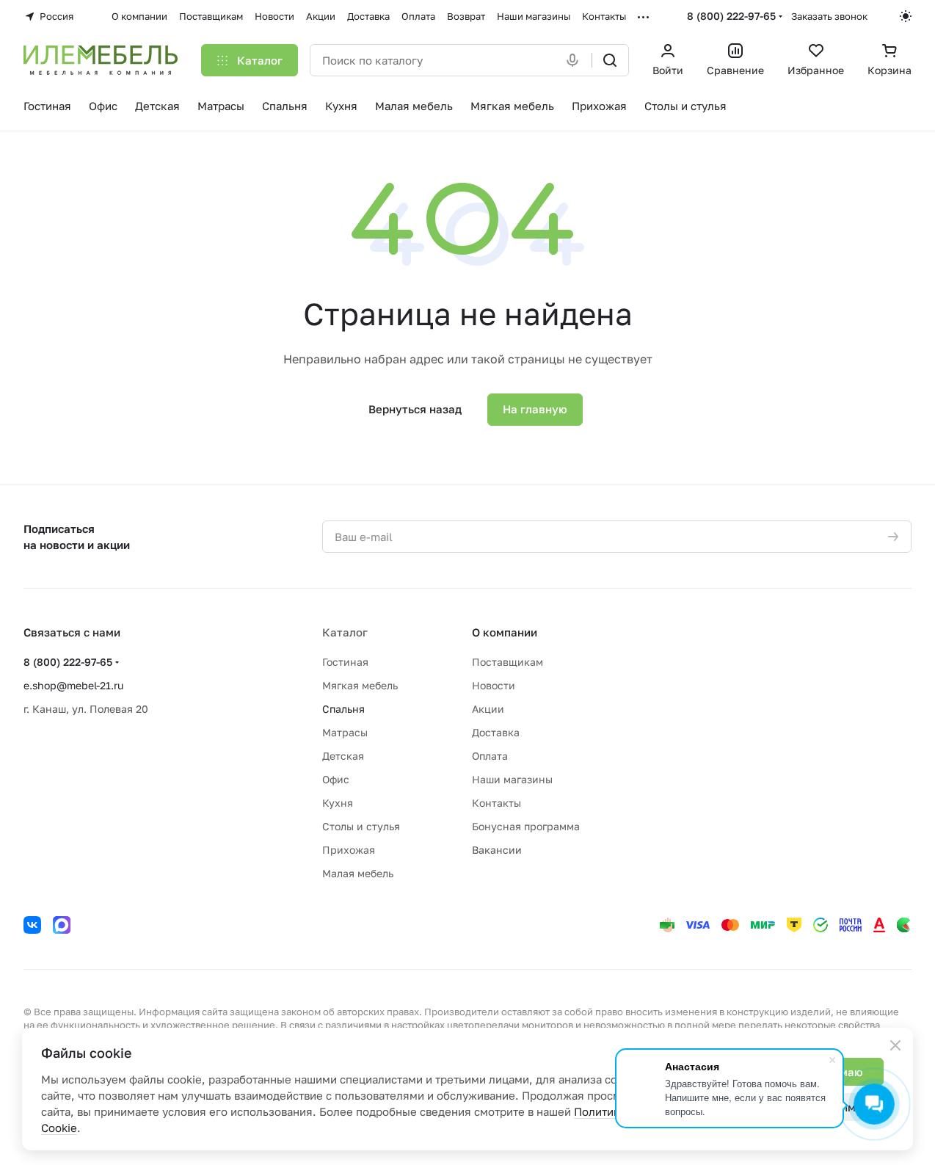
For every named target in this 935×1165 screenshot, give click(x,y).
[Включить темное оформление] (906, 16)
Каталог (345, 632)
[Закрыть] (895, 1045)
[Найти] (610, 60)
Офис (335, 779)
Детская (343, 756)
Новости (493, 685)
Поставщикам (507, 662)
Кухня (337, 802)
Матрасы (345, 732)
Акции (488, 709)
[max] (61, 925)
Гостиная (345, 662)
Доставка (496, 732)
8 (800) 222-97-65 (731, 16)
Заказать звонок (829, 16)
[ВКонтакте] (32, 925)
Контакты (496, 802)
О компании (504, 632)
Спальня (343, 709)
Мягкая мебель (360, 685)
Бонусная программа (526, 826)
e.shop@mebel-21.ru (73, 685)
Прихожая (348, 849)
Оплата (490, 756)
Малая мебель (357, 873)
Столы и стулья (361, 826)
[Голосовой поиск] (575, 60)
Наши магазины (512, 779)
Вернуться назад (415, 408)
